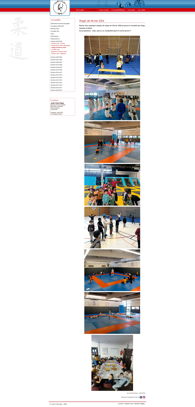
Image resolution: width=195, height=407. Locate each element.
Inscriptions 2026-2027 (57, 26)
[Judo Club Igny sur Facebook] (141, 397)
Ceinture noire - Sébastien (58, 53)
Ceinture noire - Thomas (58, 43)
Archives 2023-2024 (56, 41)
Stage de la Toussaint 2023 (59, 51)
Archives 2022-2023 (56, 57)
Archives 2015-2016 (56, 75)
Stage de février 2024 (59, 47)
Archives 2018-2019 (56, 67)
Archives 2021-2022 (56, 59)
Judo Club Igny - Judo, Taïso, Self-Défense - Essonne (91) (60, 7)
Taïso (52, 33)
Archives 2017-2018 (56, 70)
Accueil (80, 9)
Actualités (91, 9)
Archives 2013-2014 (56, 80)
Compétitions (118, 9)
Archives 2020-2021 (56, 62)
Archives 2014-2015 (56, 77)
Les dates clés (55, 31)
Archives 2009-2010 (56, 90)
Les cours (104, 9)
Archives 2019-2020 (56, 65)
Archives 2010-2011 (56, 87)
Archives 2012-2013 (56, 82)
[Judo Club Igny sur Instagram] (144, 397)
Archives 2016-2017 (56, 72)
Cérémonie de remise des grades (60, 23)
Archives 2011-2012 (56, 85)
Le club (141, 9)
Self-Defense (54, 36)
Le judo (131, 9)
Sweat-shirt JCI (55, 39)
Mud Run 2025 (55, 28)
